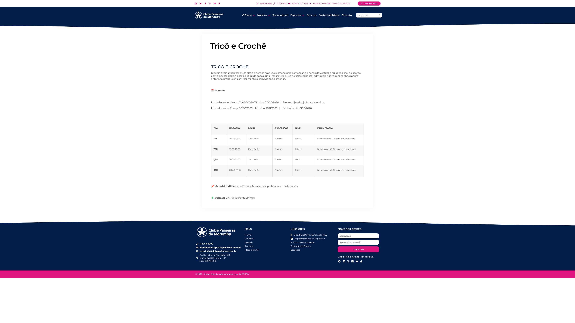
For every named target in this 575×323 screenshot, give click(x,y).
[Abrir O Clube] (254, 15)
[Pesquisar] (379, 15)
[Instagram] (348, 261)
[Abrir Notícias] (269, 15)
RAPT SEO (244, 274)
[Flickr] (352, 261)
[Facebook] (339, 261)
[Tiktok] (361, 261)
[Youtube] (357, 261)
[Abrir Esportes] (303, 15)
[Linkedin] (343, 261)
